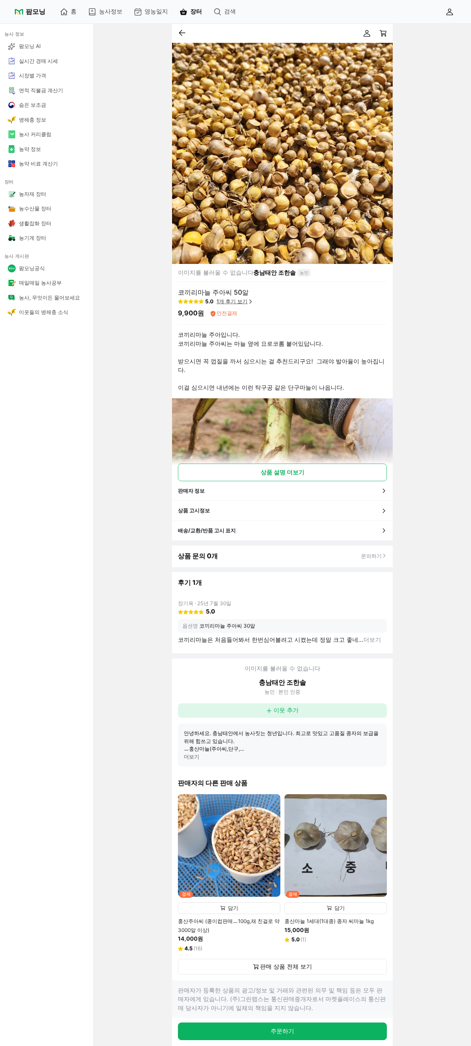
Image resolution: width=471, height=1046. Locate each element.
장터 (196, 11)
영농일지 (156, 11)
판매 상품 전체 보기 (286, 966)
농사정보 (110, 11)
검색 (230, 11)
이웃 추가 (286, 710)
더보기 (191, 756)
